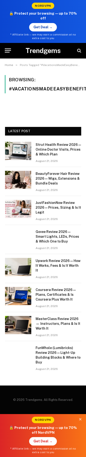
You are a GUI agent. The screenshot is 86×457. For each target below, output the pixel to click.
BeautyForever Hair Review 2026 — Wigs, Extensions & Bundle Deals (58, 178)
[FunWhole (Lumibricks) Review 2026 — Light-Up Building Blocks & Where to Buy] (18, 354)
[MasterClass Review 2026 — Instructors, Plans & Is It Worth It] (18, 325)
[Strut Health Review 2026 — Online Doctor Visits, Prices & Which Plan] (18, 151)
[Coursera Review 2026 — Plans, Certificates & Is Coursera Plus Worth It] (18, 296)
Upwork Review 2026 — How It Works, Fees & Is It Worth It (58, 265)
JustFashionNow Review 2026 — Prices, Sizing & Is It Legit (58, 207)
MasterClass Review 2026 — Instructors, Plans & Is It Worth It (58, 323)
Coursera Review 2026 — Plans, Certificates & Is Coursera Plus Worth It (56, 294)
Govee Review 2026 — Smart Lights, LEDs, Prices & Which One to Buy (57, 236)
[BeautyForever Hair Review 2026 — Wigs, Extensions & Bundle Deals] (18, 180)
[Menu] (8, 50)
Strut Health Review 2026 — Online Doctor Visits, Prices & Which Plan (58, 149)
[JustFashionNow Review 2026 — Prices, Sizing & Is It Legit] (18, 209)
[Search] (78, 50)
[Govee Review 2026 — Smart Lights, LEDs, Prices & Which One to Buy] (18, 238)
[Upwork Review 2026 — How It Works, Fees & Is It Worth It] (18, 267)
